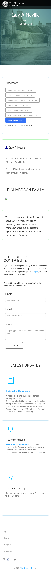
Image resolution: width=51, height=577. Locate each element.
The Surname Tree (27, 568)
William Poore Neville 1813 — (19, 110)
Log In (35, 271)
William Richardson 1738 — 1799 (20, 95)
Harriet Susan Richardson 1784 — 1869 (23, 100)
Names (37, 452)
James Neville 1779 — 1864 (18, 105)
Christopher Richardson (17, 390)
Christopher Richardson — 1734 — (21, 90)
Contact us (8, 551)
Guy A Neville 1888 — (16, 120)
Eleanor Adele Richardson (17, 444)
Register (7, 544)
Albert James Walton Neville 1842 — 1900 (23, 115)
